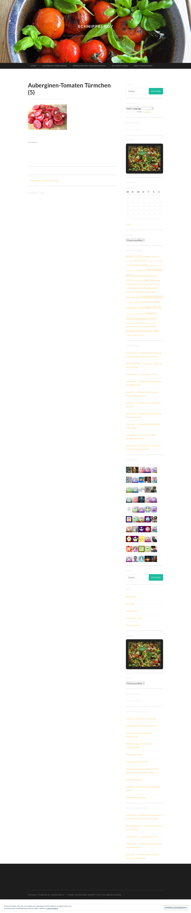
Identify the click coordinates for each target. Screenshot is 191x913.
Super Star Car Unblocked (137, 445)
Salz (153, 307)
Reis (148, 302)
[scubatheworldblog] (129, 509)
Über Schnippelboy (143, 66)
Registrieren (131, 596)
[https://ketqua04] (154, 509)
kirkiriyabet (131, 413)
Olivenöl (137, 288)
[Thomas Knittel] (154, 548)
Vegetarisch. (132, 323)
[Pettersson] (141, 479)
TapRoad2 (130, 424)
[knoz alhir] (148, 558)
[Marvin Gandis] (154, 489)
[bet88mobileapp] (141, 548)
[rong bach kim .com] (135, 499)
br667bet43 (131, 353)
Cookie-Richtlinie (52, 908)
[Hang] (154, 519)
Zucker (134, 331)
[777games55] (135, 519)
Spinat (130, 314)
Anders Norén (113, 895)
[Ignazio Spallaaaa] (148, 538)
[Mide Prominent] (154, 558)
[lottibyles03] (129, 538)
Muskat (137, 284)
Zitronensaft (134, 326)
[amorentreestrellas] (154, 538)
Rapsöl (139, 302)
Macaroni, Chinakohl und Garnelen (141, 718)
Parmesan (131, 292)
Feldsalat (151, 261)
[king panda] (154, 479)
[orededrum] (141, 489)
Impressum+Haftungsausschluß (89, 66)
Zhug (143, 323)
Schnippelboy (95, 26)
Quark (130, 302)
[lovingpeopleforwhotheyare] (135, 489)
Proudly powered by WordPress (46, 895)
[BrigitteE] (148, 489)
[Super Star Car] (129, 519)
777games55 (132, 374)
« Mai (128, 224)
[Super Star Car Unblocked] (135, 509)
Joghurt (130, 270)
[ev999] (141, 469)
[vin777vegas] (135, 479)
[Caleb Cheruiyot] (141, 509)
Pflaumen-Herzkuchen (136, 797)
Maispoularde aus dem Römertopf (141, 726)
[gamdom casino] (148, 499)
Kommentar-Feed (134, 618)
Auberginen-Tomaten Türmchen (43, 180)
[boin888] (148, 509)
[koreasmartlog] (135, 548)
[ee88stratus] (148, 519)
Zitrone (151, 323)
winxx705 (130, 392)
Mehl (149, 280)
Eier (140, 260)
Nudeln (148, 284)
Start (34, 66)
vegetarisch (145, 318)
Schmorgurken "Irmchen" (137, 761)
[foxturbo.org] (141, 499)
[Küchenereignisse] (141, 538)
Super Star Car (132, 435)
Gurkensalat (155, 265)
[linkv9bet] (141, 519)
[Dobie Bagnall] (129, 558)
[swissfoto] (129, 469)
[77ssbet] (154, 499)
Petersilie (133, 297)
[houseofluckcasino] (154, 529)
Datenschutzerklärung (54, 66)
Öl (140, 335)
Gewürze (138, 264)
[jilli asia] (148, 469)
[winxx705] (141, 558)
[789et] (148, 529)
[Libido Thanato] (129, 499)
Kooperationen (120, 66)
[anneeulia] (135, 469)
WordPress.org (133, 625)
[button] (138, 163)
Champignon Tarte (148, 374)
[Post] (129, 529)
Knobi (139, 276)
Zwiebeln (131, 335)
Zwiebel (151, 331)
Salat (138, 307)
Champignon (148, 256)
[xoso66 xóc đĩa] (129, 489)
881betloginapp (133, 363)
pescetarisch (146, 292)
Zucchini (149, 326)
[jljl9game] (148, 548)
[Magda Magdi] (135, 529)
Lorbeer (137, 280)
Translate (146, 112)
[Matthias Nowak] (135, 558)
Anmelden (130, 604)
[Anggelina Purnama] (141, 529)
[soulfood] (129, 548)
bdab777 (130, 402)
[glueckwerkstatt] (135, 538)
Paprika (150, 288)
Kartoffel (140, 270)
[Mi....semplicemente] (148, 479)
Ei (132, 261)
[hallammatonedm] (154, 469)
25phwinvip (131, 381)
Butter (133, 256)
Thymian (139, 314)
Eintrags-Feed (132, 611)
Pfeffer (152, 296)
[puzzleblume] (129, 479)
